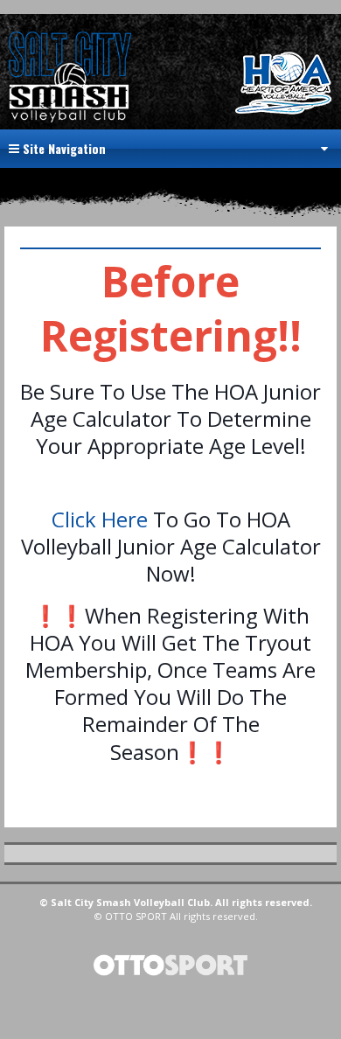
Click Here (100, 519)
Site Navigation (62, 148)
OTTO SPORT (136, 916)
